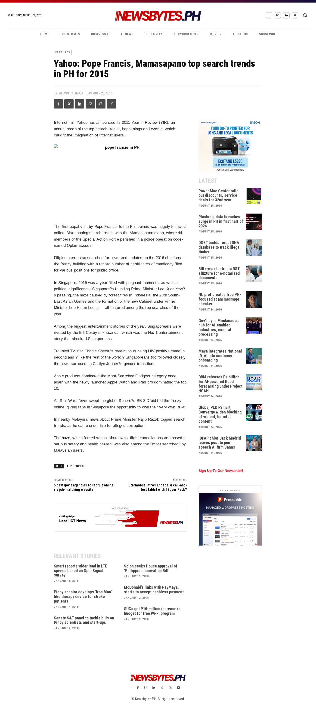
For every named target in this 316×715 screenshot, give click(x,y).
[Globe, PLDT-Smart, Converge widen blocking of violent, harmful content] (254, 412)
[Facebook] (269, 15)
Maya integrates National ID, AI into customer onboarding (220, 356)
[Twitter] (295, 15)
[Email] (90, 104)
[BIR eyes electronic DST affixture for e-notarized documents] (254, 273)
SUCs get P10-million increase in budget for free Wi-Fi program (152, 611)
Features (62, 52)
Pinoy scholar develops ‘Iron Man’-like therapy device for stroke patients (83, 596)
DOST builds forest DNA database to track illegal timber (219, 247)
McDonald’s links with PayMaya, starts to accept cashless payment (154, 589)
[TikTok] (162, 688)
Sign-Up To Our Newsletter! (220, 471)
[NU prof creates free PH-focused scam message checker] (254, 299)
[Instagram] (278, 15)
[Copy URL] (111, 104)
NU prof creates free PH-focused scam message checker (219, 299)
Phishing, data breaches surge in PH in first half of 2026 (220, 221)
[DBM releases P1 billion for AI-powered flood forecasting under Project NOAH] (254, 382)
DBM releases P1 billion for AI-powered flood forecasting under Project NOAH (220, 383)
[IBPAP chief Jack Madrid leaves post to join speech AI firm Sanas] (254, 443)
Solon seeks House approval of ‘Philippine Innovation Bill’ (150, 568)
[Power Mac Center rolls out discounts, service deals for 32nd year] (254, 196)
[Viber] (100, 104)
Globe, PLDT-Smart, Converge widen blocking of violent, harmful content (220, 414)
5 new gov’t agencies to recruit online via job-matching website (83, 487)
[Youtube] (178, 688)
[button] (304, 15)
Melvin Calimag (71, 93)
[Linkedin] (286, 15)
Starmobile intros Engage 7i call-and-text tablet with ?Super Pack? (157, 487)
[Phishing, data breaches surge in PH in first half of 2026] (254, 222)
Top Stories (75, 466)
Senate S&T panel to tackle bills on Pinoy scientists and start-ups (84, 620)
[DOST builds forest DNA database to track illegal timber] (254, 247)
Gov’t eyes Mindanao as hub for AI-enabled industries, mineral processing (218, 327)
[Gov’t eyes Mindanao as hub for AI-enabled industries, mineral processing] (254, 325)
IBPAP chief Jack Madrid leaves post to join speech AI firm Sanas (219, 443)
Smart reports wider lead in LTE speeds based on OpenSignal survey (80, 571)
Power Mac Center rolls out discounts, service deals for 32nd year (218, 195)
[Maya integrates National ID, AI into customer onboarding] (254, 356)
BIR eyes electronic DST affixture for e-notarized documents (219, 273)
